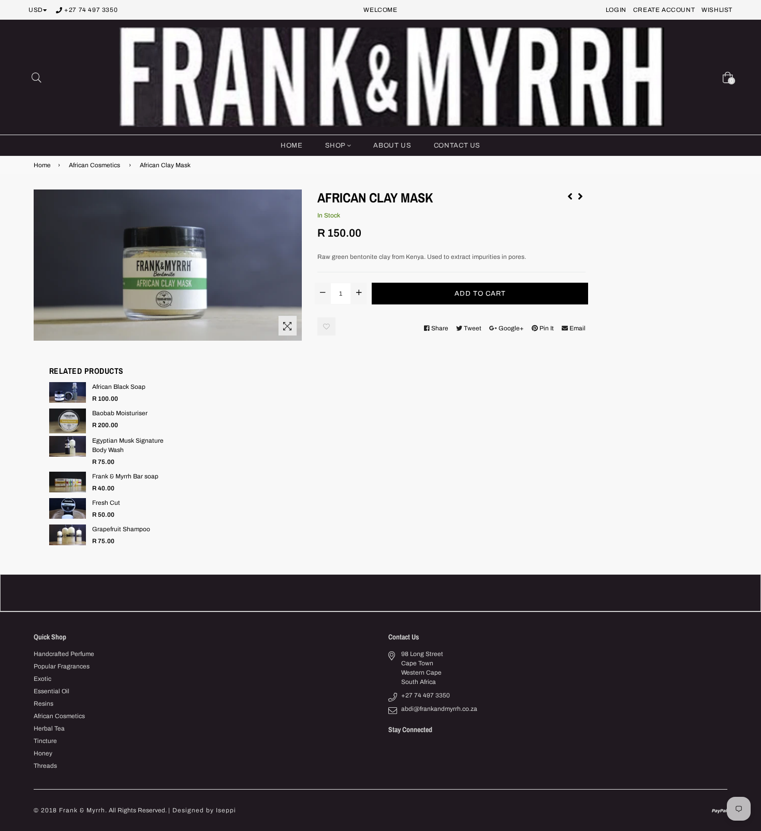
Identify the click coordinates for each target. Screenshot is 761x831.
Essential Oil (51, 691)
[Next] (580, 194)
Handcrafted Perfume (64, 654)
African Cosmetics (94, 165)
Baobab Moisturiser (120, 413)
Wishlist (717, 9)
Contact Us (457, 145)
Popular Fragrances (62, 666)
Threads (45, 765)
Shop (336, 145)
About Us (392, 145)
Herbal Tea (49, 728)
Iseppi (226, 810)
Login (616, 9)
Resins (43, 703)
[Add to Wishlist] (326, 326)
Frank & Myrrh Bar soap (125, 476)
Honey (43, 753)
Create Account (664, 9)
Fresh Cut (106, 502)
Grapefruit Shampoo (121, 529)
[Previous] (570, 194)
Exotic (42, 678)
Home (292, 145)
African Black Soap (118, 386)
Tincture (45, 741)
